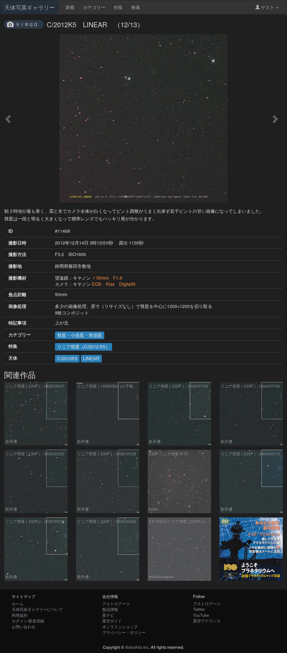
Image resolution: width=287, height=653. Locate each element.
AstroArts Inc (137, 647)
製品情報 (110, 609)
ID (10, 231)
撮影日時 (17, 243)
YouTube (201, 615)
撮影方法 (17, 254)
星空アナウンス (207, 621)
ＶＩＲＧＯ (26, 24)
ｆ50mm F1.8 (107, 278)
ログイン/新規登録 (28, 621)
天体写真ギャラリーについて (37, 609)
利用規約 (19, 615)
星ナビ (108, 615)
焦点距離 (17, 294)
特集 (118, 7)
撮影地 (15, 266)
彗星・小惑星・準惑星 (79, 335)
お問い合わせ (23, 626)
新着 (70, 7)
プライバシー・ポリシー (123, 632)
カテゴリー (94, 7)
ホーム (18, 603)
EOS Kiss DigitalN (113, 284)
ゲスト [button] (268, 7)
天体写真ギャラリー (29, 7)
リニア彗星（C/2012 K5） (83, 346)
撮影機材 (17, 278)
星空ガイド (112, 621)
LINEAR (91, 358)
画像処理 (17, 306)
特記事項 (17, 323)
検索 (135, 7)
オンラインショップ (120, 626)
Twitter (199, 609)
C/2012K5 (67, 358)
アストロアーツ (116, 603)
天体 (12, 358)
